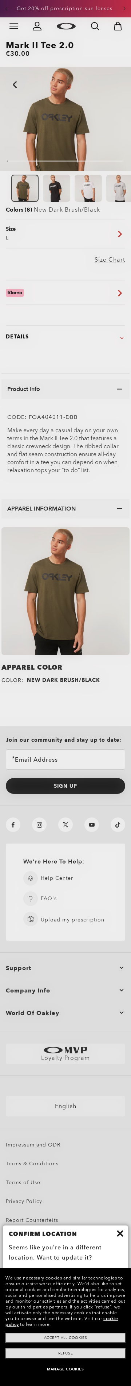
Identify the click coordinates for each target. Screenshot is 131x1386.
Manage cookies (65, 1369)
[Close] (120, 1233)
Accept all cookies (65, 1337)
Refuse (65, 1353)
